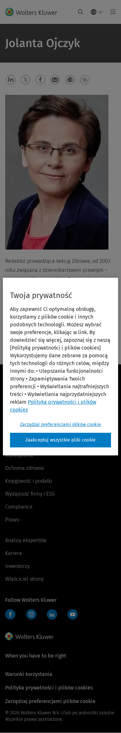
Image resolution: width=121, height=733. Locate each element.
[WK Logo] (29, 636)
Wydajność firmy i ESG (30, 494)
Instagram (31, 614)
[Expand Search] (80, 11)
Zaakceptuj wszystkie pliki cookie (60, 440)
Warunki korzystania (28, 674)
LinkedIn (52, 614)
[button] (10, 79)
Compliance (19, 507)
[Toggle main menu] (111, 11)
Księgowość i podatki (28, 481)
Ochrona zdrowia (24, 468)
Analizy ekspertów (25, 540)
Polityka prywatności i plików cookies (49, 688)
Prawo (12, 520)
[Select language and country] (96, 11)
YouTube (72, 614)
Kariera (13, 553)
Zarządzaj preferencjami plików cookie (60, 424)
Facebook (10, 614)
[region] (60, 367)
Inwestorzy (17, 566)
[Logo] (33, 12)
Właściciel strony (24, 579)
